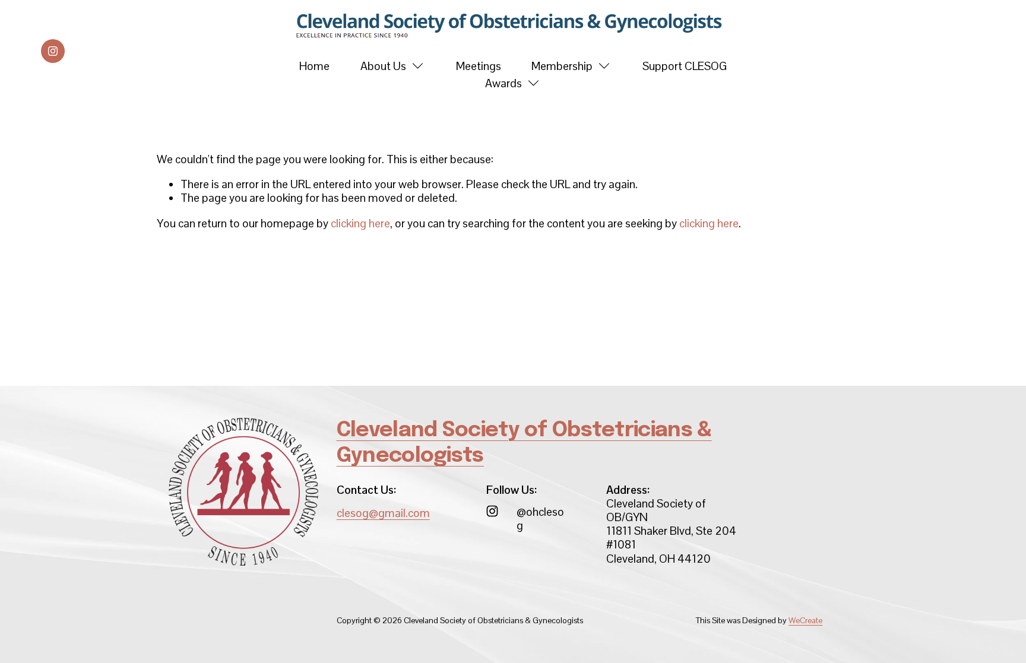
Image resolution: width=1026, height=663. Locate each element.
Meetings (478, 66)
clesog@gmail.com (383, 513)
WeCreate (805, 621)
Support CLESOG (684, 66)
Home (314, 66)
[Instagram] (53, 51)
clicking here (360, 223)
